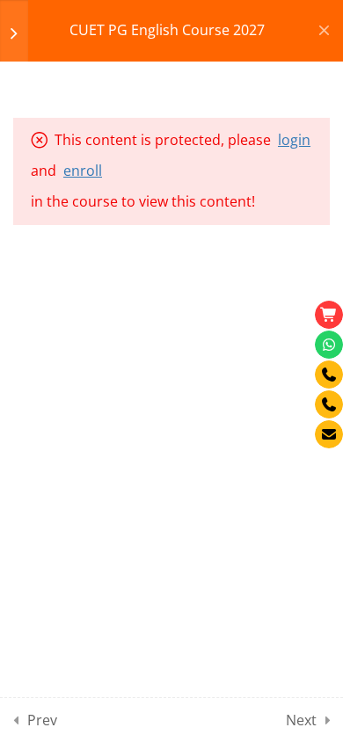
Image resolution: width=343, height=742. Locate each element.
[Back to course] (324, 31)
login (294, 139)
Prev (42, 720)
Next (301, 720)
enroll (82, 170)
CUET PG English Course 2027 (167, 30)
